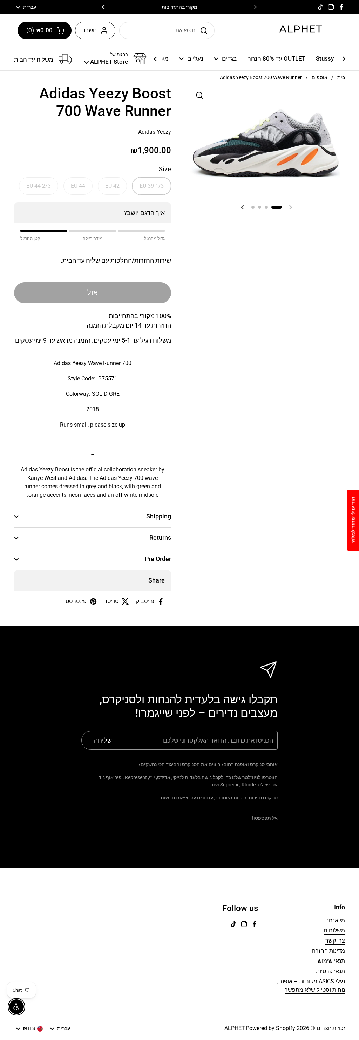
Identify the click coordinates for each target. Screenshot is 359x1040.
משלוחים (334, 930)
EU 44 (78, 185)
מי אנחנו (335, 920)
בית (341, 77)
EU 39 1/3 (152, 185)
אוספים (319, 77)
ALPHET (234, 1028)
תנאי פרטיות (330, 971)
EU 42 (112, 185)
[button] (45, 30)
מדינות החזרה (328, 951)
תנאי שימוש (331, 961)
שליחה (206, 30)
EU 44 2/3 (38, 185)
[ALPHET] (301, 30)
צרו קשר (335, 940)
